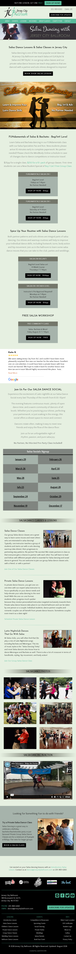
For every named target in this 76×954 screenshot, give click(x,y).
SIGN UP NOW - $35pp (38, 191)
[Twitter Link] (67, 895)
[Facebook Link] (62, 895)
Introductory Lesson (10, 920)
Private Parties (39, 930)
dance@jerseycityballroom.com (39, 870)
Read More (12, 373)
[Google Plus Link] (72, 895)
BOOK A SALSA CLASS (14, 845)
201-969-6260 (56, 9)
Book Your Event (39, 939)
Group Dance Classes (10, 933)
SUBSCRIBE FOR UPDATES (61, 15)
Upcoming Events (39, 923)
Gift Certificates (67, 923)
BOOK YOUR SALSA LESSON (38, 74)
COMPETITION (57, 21)
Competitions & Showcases (39, 920)
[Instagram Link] (57, 895)
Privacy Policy (67, 939)
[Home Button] (16, 12)
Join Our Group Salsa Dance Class (18, 661)
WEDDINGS (33, 21)
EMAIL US (68, 9)
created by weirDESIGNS (38, 951)
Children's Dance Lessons (9, 926)
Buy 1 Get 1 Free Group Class (58, 166)
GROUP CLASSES (44, 21)
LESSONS (23, 21)
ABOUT (7, 21)
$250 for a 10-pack (36, 162)
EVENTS (15, 21)
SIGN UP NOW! (53, 3)
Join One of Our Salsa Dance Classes (19, 569)
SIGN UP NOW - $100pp (38, 275)
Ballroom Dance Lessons (10, 939)
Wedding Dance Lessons (10, 936)
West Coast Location (68, 920)
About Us (67, 930)
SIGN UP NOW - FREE (38, 338)
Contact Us (67, 936)
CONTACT (68, 21)
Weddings (39, 933)
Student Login (67, 926)
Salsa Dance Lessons (10, 923)
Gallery (67, 933)
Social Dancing (40, 926)
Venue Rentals (39, 936)
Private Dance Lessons (10, 930)
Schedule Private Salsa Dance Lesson (19, 619)
